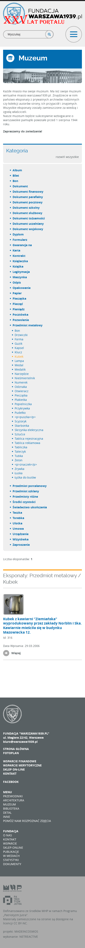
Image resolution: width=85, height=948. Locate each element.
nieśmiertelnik (25, 378)
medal (19, 365)
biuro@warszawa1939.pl (20, 742)
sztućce (20, 434)
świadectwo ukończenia (30, 507)
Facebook (11, 782)
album (17, 170)
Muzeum (9, 804)
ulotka (17, 523)
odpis (17, 282)
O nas (7, 835)
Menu (7, 792)
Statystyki (11, 860)
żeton (18, 460)
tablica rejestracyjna (29, 438)
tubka (19, 456)
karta (16, 250)
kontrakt (19, 256)
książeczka (20, 261)
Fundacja (10, 831)
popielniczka (23, 404)
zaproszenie (21, 545)
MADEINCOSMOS (26, 931)
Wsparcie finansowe (19, 761)
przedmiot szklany (26, 491)
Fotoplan (11, 753)
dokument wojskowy (28, 229)
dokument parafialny (28, 197)
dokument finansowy (28, 192)
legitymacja (21, 272)
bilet (16, 175)
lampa (19, 361)
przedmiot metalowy (27, 325)
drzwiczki (21, 335)
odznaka (21, 387)
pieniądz (19, 309)
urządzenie (20, 534)
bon (15, 181)
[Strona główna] (42, 13)
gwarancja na (22, 245)
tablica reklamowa (27, 443)
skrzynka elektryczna (29, 430)
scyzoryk (20, 421)
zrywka (19, 469)
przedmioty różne (25, 496)
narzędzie (22, 374)
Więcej (16, 653)
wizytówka (20, 539)
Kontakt (10, 773)
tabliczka (21, 447)
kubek (19, 356)
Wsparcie (10, 843)
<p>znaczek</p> (26, 464)
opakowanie (22, 288)
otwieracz (21, 391)
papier (17, 293)
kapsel (19, 348)
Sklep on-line (14, 769)
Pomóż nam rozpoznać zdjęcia (27, 821)
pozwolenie (21, 320)
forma (19, 339)
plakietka (21, 400)
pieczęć (18, 304)
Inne (6, 817)
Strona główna (16, 749)
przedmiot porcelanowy (30, 486)
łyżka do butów (25, 477)
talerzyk (20, 451)
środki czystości (24, 502)
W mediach (11, 856)
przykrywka (22, 408)
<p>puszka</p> (25, 417)
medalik (20, 369)
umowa (18, 529)
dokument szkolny (26, 208)
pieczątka (19, 298)
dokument (20, 186)
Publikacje (11, 852)
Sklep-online (13, 847)
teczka (17, 513)
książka (18, 266)
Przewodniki (13, 796)
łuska (18, 473)
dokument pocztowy (27, 202)
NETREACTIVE (28, 937)
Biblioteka (11, 808)
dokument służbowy (27, 213)
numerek (21, 382)
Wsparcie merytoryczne (22, 765)
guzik (18, 343)
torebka (18, 518)
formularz (20, 240)
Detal (7, 813)
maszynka (20, 277)
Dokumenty (12, 864)
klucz (18, 352)
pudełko (20, 413)
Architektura (13, 800)
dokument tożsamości (29, 218)
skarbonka (22, 426)
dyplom (18, 234)
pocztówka (20, 314)
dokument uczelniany (28, 224)
